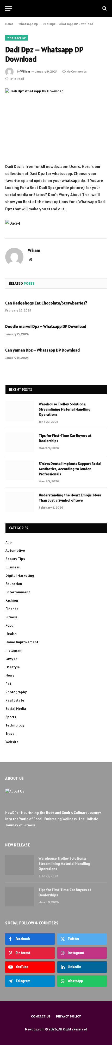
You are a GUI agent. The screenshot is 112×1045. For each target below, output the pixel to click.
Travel (10, 733)
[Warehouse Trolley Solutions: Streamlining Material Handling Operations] (19, 411)
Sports (10, 717)
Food (9, 625)
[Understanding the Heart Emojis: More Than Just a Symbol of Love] (19, 502)
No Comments (77, 71)
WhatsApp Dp (28, 24)
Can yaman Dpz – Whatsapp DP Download (42, 350)
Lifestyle (12, 667)
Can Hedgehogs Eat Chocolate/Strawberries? (46, 303)
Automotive (15, 550)
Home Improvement (21, 642)
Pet (8, 683)
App (8, 542)
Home (9, 24)
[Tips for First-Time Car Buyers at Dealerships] (19, 442)
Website (11, 741)
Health (11, 633)
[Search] (104, 8)
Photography (16, 692)
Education (13, 583)
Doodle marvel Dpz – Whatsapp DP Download (45, 326)
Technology (14, 725)
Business (12, 567)
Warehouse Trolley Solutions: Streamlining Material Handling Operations (64, 409)
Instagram (13, 650)
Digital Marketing (19, 575)
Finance (11, 608)
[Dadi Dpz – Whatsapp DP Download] (56, 121)
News (9, 675)
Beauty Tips (15, 558)
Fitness (11, 617)
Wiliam (25, 71)
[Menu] (8, 8)
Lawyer (11, 658)
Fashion (11, 600)
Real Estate (14, 700)
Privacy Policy (68, 1016)
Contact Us (41, 1016)
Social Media (15, 708)
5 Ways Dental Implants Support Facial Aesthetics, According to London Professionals (70, 468)
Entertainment (17, 592)
